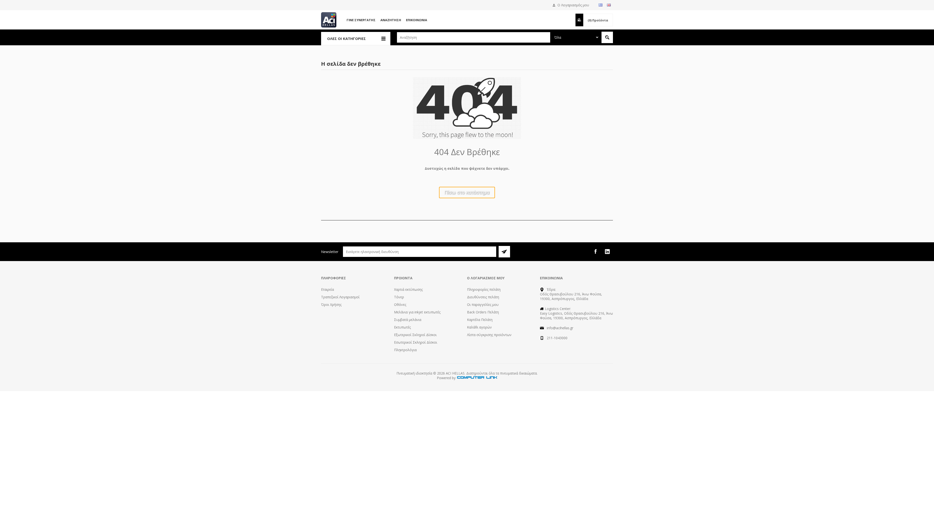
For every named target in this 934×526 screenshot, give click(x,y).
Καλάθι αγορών (479, 327)
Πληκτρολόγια (405, 350)
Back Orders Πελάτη (483, 312)
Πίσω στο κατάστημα (467, 192)
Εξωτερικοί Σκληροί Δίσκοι (415, 334)
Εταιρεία (327, 289)
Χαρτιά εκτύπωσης (408, 289)
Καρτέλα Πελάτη (480, 319)
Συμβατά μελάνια (407, 319)
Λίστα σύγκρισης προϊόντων (489, 334)
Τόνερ (399, 297)
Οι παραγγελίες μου (483, 304)
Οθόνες (400, 304)
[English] (609, 5)
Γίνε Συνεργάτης (361, 20)
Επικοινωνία (416, 20)
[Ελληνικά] (600, 5)
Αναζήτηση (390, 20)
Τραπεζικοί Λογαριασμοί (340, 297)
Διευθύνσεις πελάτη (483, 297)
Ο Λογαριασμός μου (573, 5)
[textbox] (473, 37)
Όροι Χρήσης (331, 304)
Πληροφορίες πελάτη (484, 289)
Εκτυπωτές (402, 327)
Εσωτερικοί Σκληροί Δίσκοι (415, 342)
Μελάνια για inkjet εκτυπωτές (417, 312)
